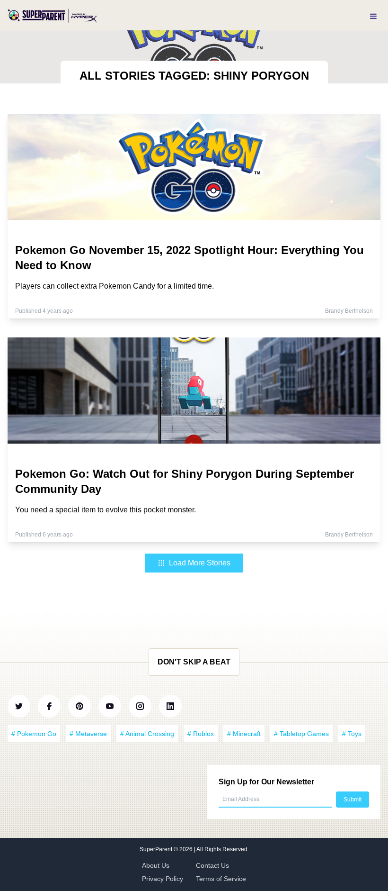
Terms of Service (221, 878)
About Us (155, 865)
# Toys (352, 733)
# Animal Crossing (147, 733)
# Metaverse (88, 733)
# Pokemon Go (33, 733)
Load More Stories (199, 563)
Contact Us (212, 865)
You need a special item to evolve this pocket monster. (105, 510)
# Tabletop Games (301, 733)
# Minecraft (244, 733)
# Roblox (200, 733)
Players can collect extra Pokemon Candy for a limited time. (114, 286)
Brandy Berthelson (349, 311)
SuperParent (157, 849)
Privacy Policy (162, 878)
